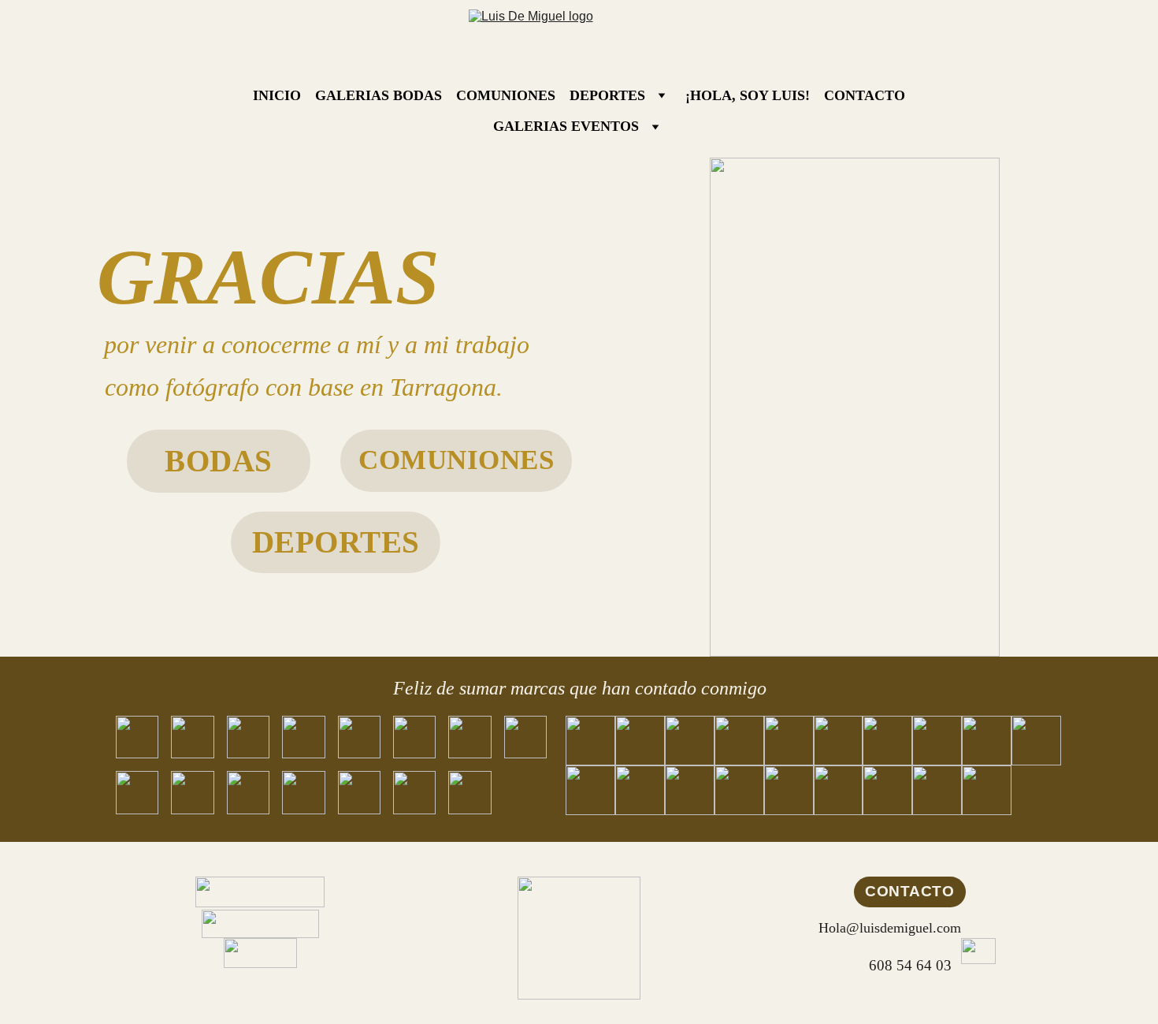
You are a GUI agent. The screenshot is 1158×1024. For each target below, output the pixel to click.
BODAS (219, 461)
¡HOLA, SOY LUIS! (747, 95)
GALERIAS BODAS (378, 95)
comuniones (456, 460)
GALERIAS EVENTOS (566, 126)
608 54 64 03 (910, 965)
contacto (909, 891)
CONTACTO (864, 95)
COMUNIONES (505, 95)
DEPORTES (607, 95)
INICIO (277, 95)
